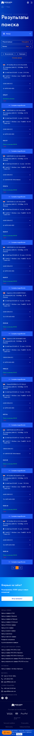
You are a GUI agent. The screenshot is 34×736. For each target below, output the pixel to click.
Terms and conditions (9, 723)
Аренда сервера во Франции (9, 619)
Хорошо (19, 734)
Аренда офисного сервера (8, 637)
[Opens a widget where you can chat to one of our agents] (7, 732)
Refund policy (9, 727)
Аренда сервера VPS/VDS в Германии (12, 653)
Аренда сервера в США (8, 613)
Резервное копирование (8, 639)
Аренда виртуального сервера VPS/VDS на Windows (16, 658)
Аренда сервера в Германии (9, 616)
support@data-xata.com (10, 682)
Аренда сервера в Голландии (9, 622)
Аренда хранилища (6, 634)
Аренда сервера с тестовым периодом (12, 669)
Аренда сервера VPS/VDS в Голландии (12, 656)
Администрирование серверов (9, 642)
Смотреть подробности (18, 105)
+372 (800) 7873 (8, 679)
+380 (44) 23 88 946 (10, 688)
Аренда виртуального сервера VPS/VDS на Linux (14, 661)
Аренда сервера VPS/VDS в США (10, 650)
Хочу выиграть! (17, 599)
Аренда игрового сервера (8, 631)
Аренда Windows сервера (8, 625)
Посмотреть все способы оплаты (17, 709)
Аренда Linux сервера (7, 628)
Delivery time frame (25, 727)
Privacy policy (24, 723)
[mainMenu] (31, 2)
